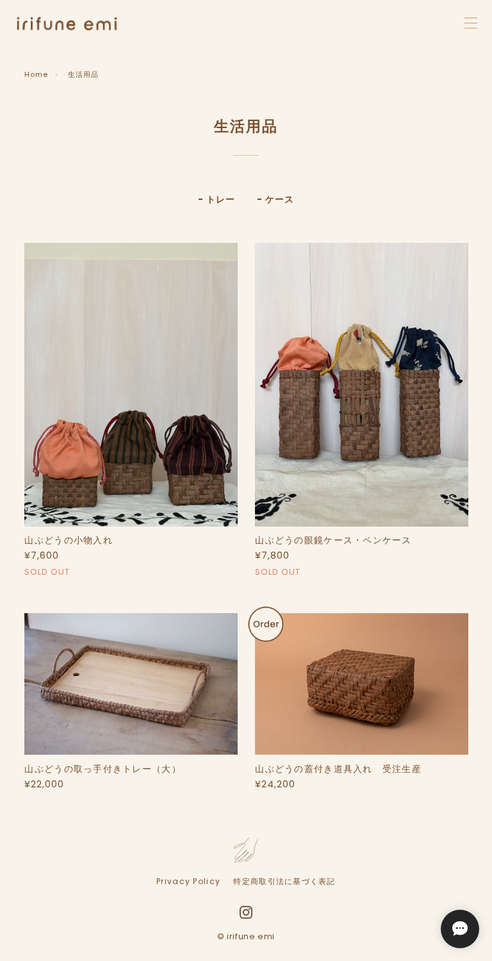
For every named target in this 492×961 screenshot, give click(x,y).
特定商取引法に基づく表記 (284, 881)
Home (36, 74)
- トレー (216, 199)
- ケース (275, 199)
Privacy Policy (188, 881)
